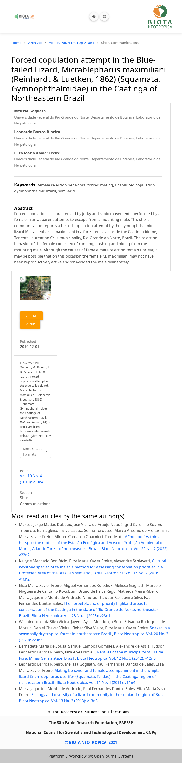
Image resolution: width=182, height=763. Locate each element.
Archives (35, 42)
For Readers (64, 712)
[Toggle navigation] (104, 16)
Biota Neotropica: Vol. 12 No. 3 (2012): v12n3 (116, 658)
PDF (32, 324)
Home (16, 42)
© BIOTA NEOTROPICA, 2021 (91, 742)
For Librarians (114, 712)
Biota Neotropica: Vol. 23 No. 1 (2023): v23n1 (71, 615)
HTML (33, 316)
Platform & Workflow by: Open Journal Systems (91, 756)
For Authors (88, 712)
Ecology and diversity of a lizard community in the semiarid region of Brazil (98, 694)
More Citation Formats (33, 451)
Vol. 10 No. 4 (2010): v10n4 (71, 42)
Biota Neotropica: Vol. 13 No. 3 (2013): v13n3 (58, 700)
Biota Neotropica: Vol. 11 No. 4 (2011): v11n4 (96, 682)
